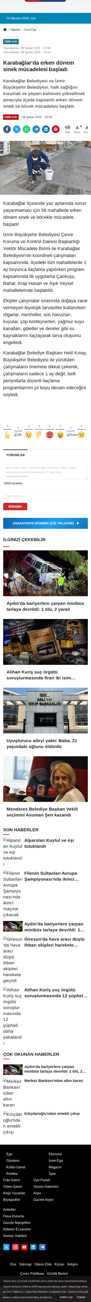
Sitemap (25, 1264)
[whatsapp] (26, 129)
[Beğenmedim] (39, 428)
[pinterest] (55, 129)
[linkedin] (46, 129)
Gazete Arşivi (43, 1199)
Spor (52, 1173)
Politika (12, 1173)
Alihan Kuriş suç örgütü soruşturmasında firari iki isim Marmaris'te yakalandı (39, 675)
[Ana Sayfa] (5, 30)
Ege (9, 1154)
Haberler (15, 29)
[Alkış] (18, 428)
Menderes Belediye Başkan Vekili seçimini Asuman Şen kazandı (42, 812)
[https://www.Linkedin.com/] (33, 1247)
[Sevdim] (28, 428)
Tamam (81, 1297)
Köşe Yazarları (14, 1193)
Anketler (9, 1209)
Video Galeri (12, 1186)
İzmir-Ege (30, 29)
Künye (59, 1264)
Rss (13, 1264)
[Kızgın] (50, 428)
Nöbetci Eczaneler (17, 1229)
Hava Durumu (13, 1216)
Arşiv (37, 1193)
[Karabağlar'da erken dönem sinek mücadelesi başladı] (45, 167)
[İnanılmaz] (71, 428)
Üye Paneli (41, 1180)
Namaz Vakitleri (15, 1236)
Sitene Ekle (43, 1264)
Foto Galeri (11, 1180)
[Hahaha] (60, 428)
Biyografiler (11, 1199)
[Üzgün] (81, 428)
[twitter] (17, 129)
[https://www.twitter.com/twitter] (6, 1247)
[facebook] (7, 129)
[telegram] (36, 129)
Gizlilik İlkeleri (57, 1273)
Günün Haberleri (45, 1186)
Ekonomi (55, 1154)
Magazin (55, 1167)
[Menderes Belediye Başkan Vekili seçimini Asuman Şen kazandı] (45, 779)
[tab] (15, 455)
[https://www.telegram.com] (42, 1247)
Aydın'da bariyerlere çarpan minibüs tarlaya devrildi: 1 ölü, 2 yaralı (45, 606)
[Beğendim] (7, 428)
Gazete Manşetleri (16, 1222)
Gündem (12, 1160)
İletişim (72, 1264)
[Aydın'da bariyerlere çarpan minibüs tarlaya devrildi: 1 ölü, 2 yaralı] (45, 573)
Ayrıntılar (66, 1297)
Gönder (15, 506)
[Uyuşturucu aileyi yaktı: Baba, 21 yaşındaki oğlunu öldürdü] (45, 710)
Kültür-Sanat (15, 1167)
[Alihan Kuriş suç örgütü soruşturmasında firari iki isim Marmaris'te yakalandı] (45, 642)
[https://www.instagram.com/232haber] (15, 1247)
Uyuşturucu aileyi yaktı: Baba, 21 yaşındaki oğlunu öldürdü (42, 743)
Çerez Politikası (32, 1273)
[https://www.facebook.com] (24, 1247)
